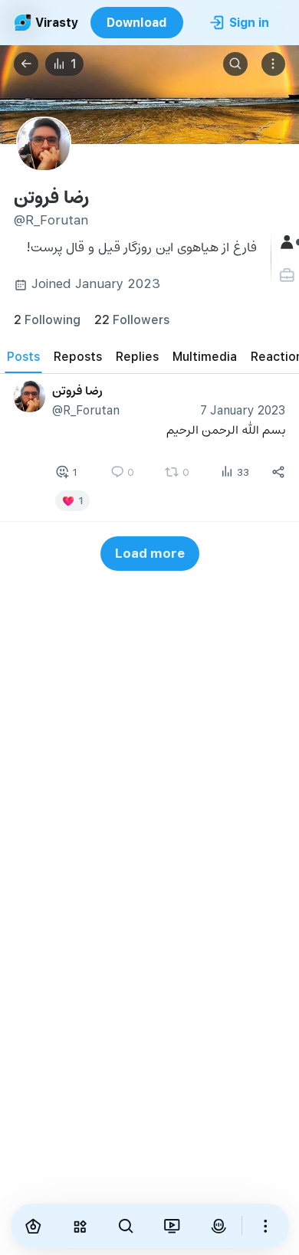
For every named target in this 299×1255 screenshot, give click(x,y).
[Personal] (288, 275)
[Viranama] (172, 1226)
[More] (265, 1226)
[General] (288, 242)
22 (131, 319)
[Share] (278, 472)
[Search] (235, 64)
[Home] (34, 1226)
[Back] (26, 64)
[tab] (23, 356)
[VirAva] (219, 1226)
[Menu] (273, 64)
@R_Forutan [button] (86, 409)
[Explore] (80, 1226)
